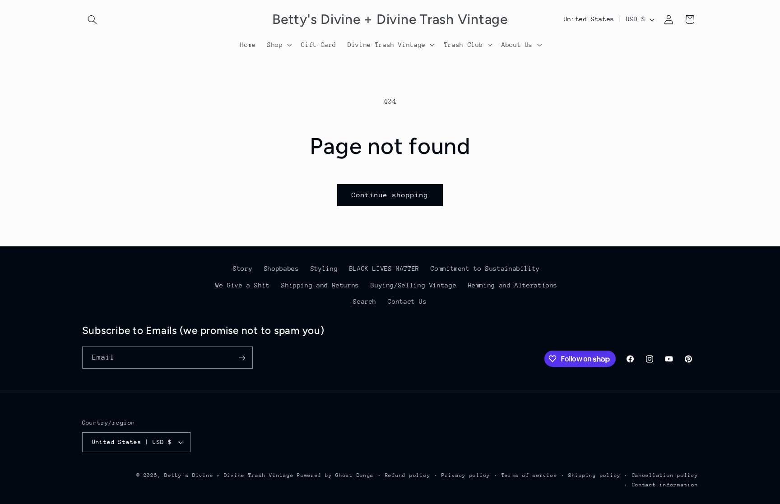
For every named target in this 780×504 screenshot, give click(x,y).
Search (364, 301)
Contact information (665, 485)
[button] (92, 19)
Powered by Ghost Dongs (335, 475)
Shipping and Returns (320, 285)
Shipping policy (594, 475)
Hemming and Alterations (513, 285)
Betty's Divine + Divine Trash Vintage (228, 475)
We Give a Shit (242, 285)
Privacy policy (465, 475)
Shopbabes (281, 268)
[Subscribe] (241, 358)
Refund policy (408, 475)
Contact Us (407, 301)
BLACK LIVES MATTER (384, 268)
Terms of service (529, 475)
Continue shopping (390, 195)
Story (242, 268)
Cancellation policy (665, 475)
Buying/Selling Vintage (413, 285)
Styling (324, 268)
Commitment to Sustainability (485, 268)
